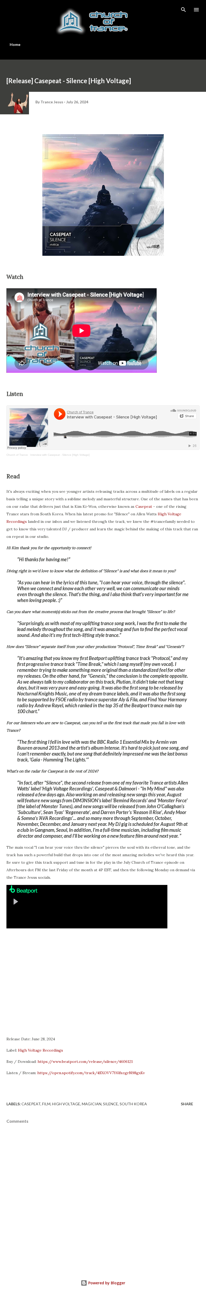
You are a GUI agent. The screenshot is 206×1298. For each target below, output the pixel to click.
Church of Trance (17, 454)
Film (46, 1104)
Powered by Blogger (106, 1282)
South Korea (133, 1104)
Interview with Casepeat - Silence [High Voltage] (60, 454)
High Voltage (66, 1104)
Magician (91, 1104)
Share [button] (187, 1104)
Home (15, 44)
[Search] (183, 9)
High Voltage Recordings (40, 1050)
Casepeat (144, 506)
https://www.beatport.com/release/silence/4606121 (85, 1061)
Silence (110, 1104)
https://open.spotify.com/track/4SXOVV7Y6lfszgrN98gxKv (91, 1072)
